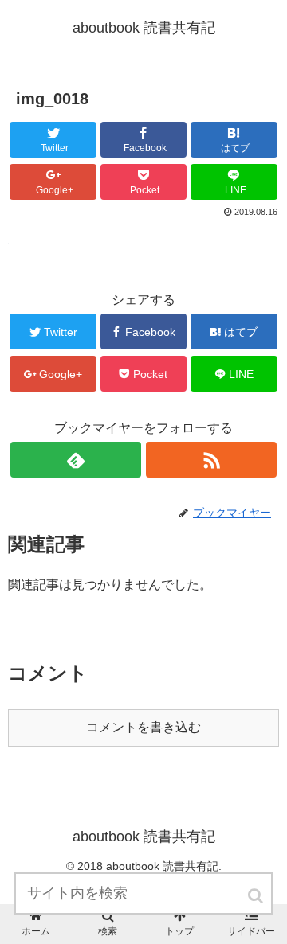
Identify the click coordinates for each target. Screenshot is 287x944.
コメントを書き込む (143, 727)
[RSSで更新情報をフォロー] (211, 460)
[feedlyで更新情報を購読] (75, 460)
